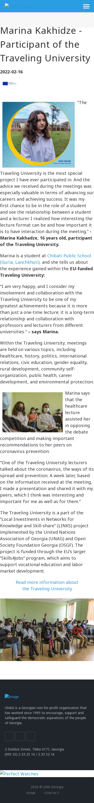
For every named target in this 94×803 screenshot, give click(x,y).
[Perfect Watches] (19, 773)
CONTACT (52, 793)
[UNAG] (20, 6)
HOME (31, 793)
